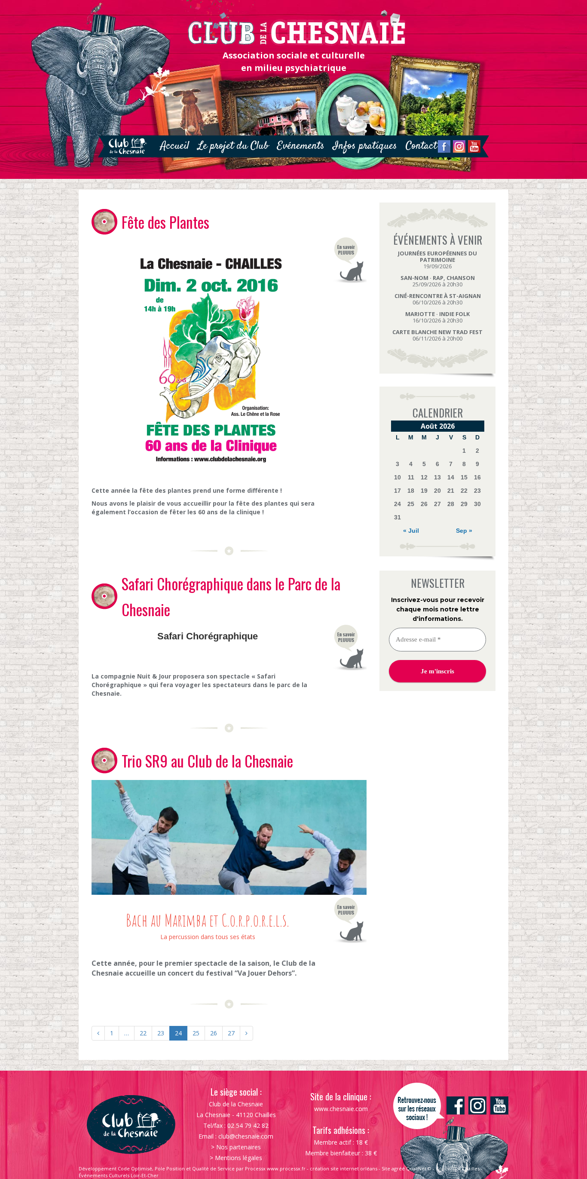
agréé (398, 1168)
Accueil (174, 146)
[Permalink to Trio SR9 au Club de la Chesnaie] (229, 836)
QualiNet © (418, 1168)
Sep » (464, 530)
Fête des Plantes (165, 222)
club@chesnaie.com (245, 1136)
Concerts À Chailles (458, 1168)
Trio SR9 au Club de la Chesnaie (207, 760)
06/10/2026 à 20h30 (437, 299)
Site (386, 1168)
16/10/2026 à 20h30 (437, 317)
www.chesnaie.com (341, 1109)
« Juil (411, 530)
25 (196, 1033)
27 (231, 1033)
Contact (421, 146)
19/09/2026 (437, 259)
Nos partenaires (238, 1147)
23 (160, 1033)
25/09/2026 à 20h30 (438, 281)
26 (213, 1033)
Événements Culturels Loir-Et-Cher (119, 1175)
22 (143, 1033)
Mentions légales (238, 1158)
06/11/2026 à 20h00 (437, 335)
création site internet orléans (343, 1168)
